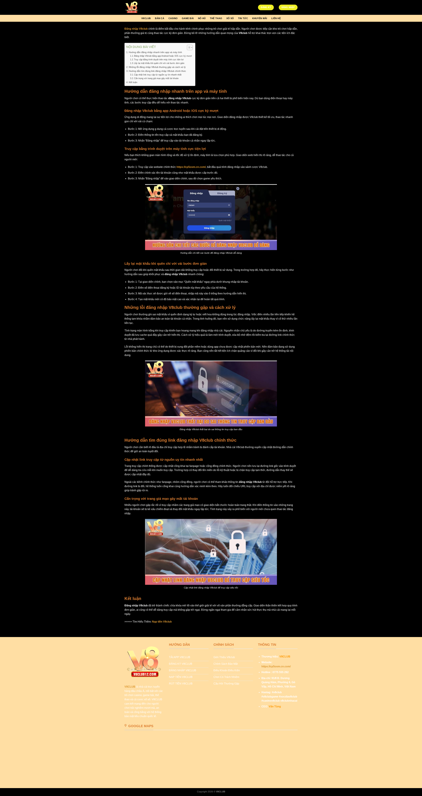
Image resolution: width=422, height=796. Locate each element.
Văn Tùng (275, 706)
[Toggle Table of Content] (188, 47)
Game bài (188, 18)
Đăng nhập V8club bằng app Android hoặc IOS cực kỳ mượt (163, 56)
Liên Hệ (276, 18)
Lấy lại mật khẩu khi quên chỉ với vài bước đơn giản (159, 63)
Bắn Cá (159, 18)
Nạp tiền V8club (162, 621)
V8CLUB (129, 686)
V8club (146, 18)
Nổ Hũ (202, 18)
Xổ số (230, 18)
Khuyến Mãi (259, 18)
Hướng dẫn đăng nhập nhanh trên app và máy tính (155, 52)
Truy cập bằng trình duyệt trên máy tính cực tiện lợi (159, 59)
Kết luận (133, 82)
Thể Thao (216, 18)
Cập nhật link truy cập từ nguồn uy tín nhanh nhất (157, 74)
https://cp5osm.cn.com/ (191, 167)
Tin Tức (243, 18)
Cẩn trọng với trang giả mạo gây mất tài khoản (156, 78)
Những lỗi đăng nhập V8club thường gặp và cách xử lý (157, 67)
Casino (173, 18)
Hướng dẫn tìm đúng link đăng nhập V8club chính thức (157, 71)
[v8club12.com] (140, 7)
